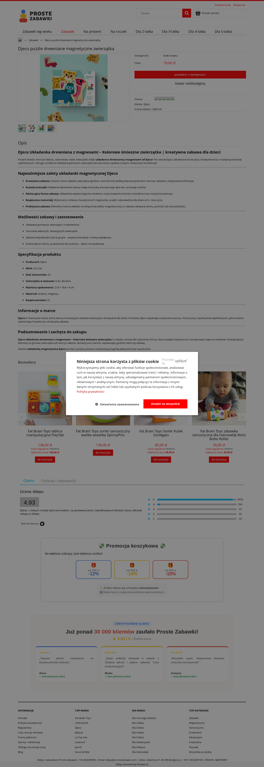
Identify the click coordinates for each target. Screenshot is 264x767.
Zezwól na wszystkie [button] (165, 404)
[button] (118, 404)
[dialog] (132, 383)
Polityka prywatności (90, 391)
